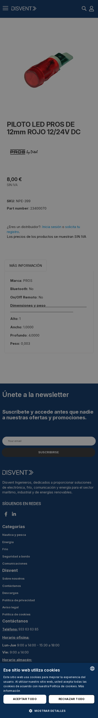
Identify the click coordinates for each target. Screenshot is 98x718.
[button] (49, 710)
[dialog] (49, 690)
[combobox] (92, 668)
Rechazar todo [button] (72, 699)
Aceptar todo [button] (25, 699)
